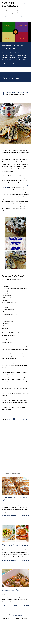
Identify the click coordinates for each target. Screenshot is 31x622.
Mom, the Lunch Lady (10, 4)
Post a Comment (12, 605)
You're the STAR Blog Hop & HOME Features (13, 47)
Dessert (9, 419)
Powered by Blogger (16, 615)
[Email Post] (14, 419)
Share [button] (4, 63)
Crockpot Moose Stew (11, 590)
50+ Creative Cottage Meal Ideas (15, 545)
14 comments (11, 560)
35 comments (11, 516)
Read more (25, 516)
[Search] (24, 3)
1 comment (10, 63)
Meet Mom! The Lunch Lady (9, 17)
